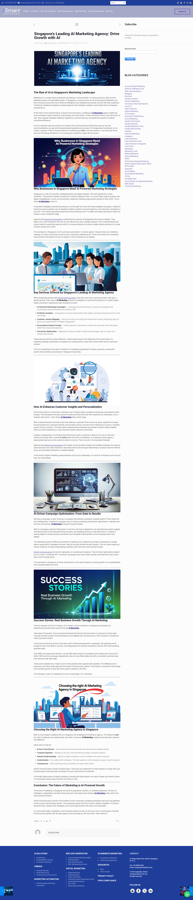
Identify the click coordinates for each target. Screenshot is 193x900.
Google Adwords (131, 124)
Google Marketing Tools (134, 126)
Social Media (130, 171)
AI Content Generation (44, 862)
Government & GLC (42, 873)
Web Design (129, 184)
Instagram (129, 136)
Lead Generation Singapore (135, 144)
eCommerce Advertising (134, 116)
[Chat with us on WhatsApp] (187, 894)
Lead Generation (131, 139)
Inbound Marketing (132, 134)
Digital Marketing (131, 111)
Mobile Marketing (131, 154)
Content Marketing (132, 101)
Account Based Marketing (135, 86)
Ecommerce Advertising (108, 858)
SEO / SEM (71, 883)
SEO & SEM (129, 166)
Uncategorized (130, 179)
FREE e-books (105, 872)
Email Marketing (131, 119)
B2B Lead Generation (133, 91)
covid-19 (128, 106)
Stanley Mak (52, 43)
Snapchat (128, 169)
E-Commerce (130, 114)
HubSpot (128, 131)
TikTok (127, 176)
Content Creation (131, 99)
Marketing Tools (131, 151)
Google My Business (133, 129)
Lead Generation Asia (133, 141)
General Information (132, 121)
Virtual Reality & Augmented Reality (139, 181)
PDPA (127, 159)
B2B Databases (73, 860)
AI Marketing (97, 113)
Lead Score (129, 146)
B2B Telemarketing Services (77, 864)
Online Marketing (131, 156)
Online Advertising (74, 877)
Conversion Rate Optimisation (136, 104)
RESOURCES (103, 865)
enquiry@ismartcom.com (143, 867)
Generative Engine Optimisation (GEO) (81, 879)
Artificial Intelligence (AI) (134, 89)
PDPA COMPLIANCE (107, 880)
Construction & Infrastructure (46, 875)
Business (128, 96)
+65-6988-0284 (138, 865)
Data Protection (131, 109)
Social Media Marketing (134, 174)
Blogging (128, 94)
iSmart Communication (53, 219)
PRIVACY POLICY (106, 876)
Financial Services (42, 870)
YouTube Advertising (133, 186)
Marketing (129, 149)
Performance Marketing (108, 860)
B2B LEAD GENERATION (77, 853)
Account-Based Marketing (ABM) (79, 858)
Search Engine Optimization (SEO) (138, 164)
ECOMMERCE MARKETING (110, 853)
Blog (101, 869)
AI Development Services (44, 860)
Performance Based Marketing (137, 161)
